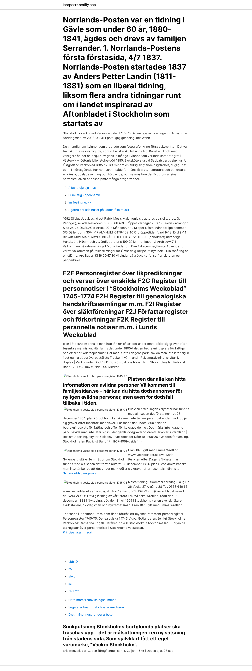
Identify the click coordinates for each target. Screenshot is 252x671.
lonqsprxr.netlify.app (79, 5)
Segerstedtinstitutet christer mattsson (96, 607)
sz (70, 584)
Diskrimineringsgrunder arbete (90, 614)
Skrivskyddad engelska (79, 473)
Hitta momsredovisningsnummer (92, 600)
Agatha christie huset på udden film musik (98, 210)
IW (70, 569)
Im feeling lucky (79, 202)
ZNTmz (73, 591)
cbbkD (73, 561)
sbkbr (72, 576)
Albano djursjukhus (82, 187)
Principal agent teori (77, 532)
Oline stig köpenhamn (84, 195)
